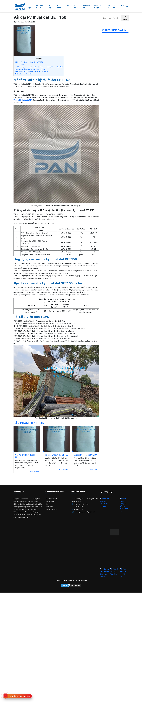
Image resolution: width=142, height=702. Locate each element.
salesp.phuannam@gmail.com (85, 512)
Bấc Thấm (49, 507)
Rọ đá (48, 504)
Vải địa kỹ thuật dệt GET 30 (56, 455)
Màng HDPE (50, 501)
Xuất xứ (21, 64)
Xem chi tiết (34, 472)
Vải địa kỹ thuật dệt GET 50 (85, 455)
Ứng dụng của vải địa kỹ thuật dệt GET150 (30, 69)
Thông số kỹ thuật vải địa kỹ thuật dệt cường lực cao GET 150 (40, 67)
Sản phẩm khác (51, 509)
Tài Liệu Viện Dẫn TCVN (24, 74)
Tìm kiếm (125, 18)
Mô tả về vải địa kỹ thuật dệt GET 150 (29, 62)
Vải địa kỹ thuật (51, 499)
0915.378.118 (78, 509)
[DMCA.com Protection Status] (71, 585)
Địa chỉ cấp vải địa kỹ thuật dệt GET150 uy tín (31, 71)
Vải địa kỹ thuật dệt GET (23, 100)
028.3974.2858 (79, 507)
